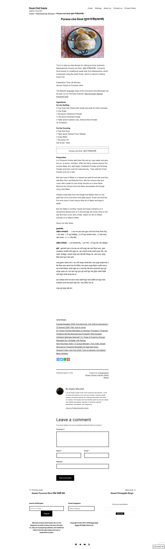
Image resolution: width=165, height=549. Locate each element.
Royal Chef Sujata (38, 8)
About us (107, 8)
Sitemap (98, 8)
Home (90, 8)
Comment (60, 429)
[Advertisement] (82, 304)
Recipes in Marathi (97, 375)
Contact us (117, 8)
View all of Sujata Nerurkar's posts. (77, 408)
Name (59, 451)
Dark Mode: (157, 547)
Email (86, 451)
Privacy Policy (130, 8)
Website (59, 462)
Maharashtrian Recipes (45, 14)
